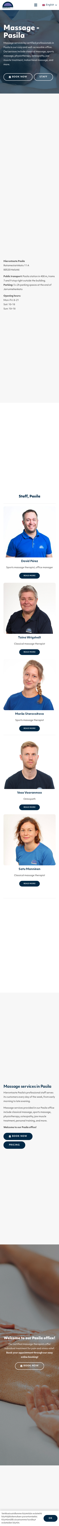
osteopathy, (38, 56)
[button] (35, 5)
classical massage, (36, 52)
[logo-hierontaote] (7, 5)
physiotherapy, (23, 56)
